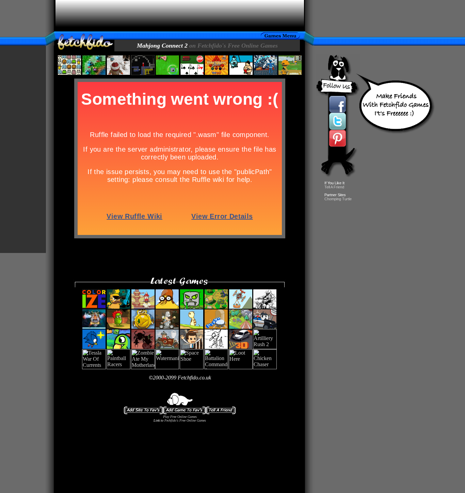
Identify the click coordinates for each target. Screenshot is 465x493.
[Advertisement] (180, 15)
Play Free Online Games (180, 417)
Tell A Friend (334, 187)
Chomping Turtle (338, 199)
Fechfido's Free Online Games (185, 420)
